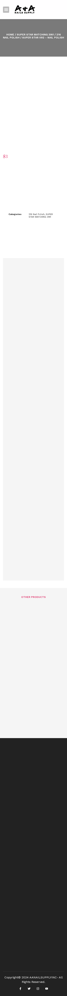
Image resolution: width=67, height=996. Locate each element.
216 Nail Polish (36, 214)
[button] (6, 10)
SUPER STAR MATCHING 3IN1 (35, 34)
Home (10, 34)
